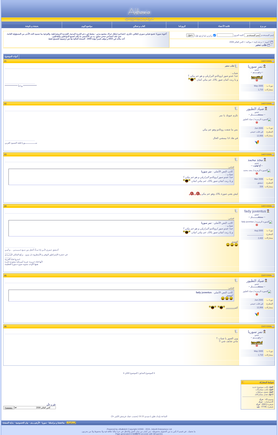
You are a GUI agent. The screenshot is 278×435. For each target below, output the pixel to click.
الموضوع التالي (131, 373)
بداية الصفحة (8, 423)
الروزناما (182, 26)
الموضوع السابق (146, 373)
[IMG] (264, 404)
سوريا (44, 423)
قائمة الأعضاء (224, 26)
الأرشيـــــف (35, 423)
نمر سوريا (255, 66)
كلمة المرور (239, 35)
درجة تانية (258, 42)
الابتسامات (268, 402)
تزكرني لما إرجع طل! (204, 36)
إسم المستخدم (267, 35)
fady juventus (255, 211)
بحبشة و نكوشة (31, 26)
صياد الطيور (255, 109)
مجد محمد (255, 160)
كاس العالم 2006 (236, 42)
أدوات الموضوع (11, 56)
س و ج (263, 26)
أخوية (267, 42)
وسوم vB (269, 399)
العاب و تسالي (139, 26)
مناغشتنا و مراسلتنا (57, 423)
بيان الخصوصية (22, 423)
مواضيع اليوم (87, 26)
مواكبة (249, 42)
